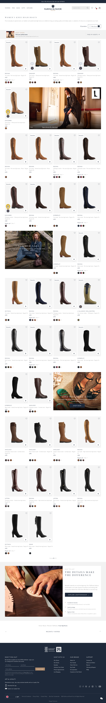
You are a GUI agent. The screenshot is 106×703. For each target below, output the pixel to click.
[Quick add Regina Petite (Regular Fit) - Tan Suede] (25, 162)
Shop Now (77, 406)
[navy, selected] (79, 226)
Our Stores (56, 660)
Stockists (56, 665)
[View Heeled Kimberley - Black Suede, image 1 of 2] (16, 387)
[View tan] (81, 367)
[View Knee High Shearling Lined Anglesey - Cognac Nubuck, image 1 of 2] (65, 432)
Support (89, 657)
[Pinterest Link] (86, 686)
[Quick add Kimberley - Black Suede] (98, 353)
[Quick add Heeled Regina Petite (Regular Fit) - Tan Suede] (50, 162)
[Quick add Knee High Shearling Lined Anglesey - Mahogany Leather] (50, 400)
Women (7, 8)
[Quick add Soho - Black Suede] (50, 539)
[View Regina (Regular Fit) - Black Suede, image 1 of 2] (89, 246)
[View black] (57, 226)
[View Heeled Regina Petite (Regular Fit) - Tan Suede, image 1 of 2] (41, 149)
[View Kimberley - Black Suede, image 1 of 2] (89, 340)
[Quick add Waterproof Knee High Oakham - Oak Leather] (50, 69)
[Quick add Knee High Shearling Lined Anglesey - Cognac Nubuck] (74, 445)
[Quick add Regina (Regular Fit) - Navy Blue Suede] (98, 210)
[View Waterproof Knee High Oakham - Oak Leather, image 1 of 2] (41, 56)
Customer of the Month (76, 672)
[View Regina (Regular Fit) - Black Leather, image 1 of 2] (65, 340)
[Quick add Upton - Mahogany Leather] (25, 494)
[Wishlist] (92, 8)
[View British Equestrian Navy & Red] (8, 82)
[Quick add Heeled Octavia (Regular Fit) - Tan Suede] (25, 306)
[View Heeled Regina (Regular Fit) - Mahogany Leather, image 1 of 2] (65, 293)
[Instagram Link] (80, 686)
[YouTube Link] (100, 686)
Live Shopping (57, 672)
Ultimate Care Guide (59, 667)
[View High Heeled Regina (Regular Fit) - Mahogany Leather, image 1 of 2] (41, 481)
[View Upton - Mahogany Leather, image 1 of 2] (16, 481)
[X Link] (96, 686)
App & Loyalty (10, 679)
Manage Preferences (53, 701)
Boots (44, 626)
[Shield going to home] (53, 8)
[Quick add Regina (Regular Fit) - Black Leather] (74, 353)
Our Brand (74, 657)
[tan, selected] (6, 82)
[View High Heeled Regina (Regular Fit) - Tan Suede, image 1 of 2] (89, 432)
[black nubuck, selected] (30, 460)
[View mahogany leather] (33, 82)
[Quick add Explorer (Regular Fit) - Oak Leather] (25, 116)
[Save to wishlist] (26, 42)
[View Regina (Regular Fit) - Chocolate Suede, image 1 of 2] (89, 149)
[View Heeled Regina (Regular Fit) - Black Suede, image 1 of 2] (41, 340)
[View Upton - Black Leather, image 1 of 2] (65, 481)
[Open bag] (99, 8)
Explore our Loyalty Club (14, 688)
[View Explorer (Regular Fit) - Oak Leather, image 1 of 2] (16, 103)
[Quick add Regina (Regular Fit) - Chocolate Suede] (98, 162)
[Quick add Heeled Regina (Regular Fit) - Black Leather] (25, 353)
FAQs (87, 669)
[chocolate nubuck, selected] (6, 460)
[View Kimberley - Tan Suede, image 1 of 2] (65, 197)
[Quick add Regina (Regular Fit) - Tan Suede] (25, 69)
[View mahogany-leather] (83, 460)
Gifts (23, 8)
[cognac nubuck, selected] (54, 460)
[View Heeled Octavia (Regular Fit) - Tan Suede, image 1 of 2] (16, 293)
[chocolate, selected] (79, 177)
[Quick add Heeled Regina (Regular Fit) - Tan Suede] (74, 69)
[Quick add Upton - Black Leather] (74, 494)
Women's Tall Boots (52, 626)
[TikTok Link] (89, 686)
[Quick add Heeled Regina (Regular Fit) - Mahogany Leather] (74, 306)
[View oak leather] (81, 82)
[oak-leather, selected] (6, 128)
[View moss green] (11, 82)
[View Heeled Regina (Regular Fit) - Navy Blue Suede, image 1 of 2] (41, 293)
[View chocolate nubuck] (33, 460)
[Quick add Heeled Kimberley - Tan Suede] (74, 259)
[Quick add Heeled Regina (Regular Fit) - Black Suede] (50, 353)
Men (13, 8)
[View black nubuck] (33, 411)
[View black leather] (57, 82)
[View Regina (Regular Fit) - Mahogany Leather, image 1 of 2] (65, 149)
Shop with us (59, 657)
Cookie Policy (44, 696)
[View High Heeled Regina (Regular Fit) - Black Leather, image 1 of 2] (89, 481)
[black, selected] (79, 273)
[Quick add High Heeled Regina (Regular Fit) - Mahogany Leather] (50, 494)
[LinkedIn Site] (93, 686)
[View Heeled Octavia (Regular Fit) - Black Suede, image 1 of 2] (16, 526)
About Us (72, 660)
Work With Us (73, 665)
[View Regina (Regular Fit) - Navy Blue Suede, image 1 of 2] (89, 197)
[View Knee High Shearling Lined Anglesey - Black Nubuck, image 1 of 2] (41, 432)
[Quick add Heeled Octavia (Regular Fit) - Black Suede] (25, 539)
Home (40, 626)
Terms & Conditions (26, 696)
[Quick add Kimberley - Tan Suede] (74, 210)
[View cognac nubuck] (35, 411)
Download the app (12, 685)
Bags (18, 8)
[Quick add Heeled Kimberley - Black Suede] (25, 400)
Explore (30, 8)
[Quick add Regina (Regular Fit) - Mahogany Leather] (74, 162)
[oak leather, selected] (30, 82)
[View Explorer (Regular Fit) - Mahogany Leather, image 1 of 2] (16, 197)
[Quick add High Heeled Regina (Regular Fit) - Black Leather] (98, 494)
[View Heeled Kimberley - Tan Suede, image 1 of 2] (65, 246)
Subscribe (40, 669)
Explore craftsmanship (78, 595)
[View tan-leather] (35, 226)
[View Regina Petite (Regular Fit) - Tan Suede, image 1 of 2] (16, 149)
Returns (88, 665)
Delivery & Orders (90, 662)
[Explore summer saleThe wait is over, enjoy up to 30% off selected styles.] (65, 108)
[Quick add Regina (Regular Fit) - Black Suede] (98, 259)
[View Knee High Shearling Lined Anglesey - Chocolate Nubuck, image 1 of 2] (16, 432)
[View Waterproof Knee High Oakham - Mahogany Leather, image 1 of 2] (89, 56)
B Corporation (73, 669)
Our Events (56, 662)
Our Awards (73, 662)
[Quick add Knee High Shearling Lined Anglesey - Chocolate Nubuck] (25, 445)
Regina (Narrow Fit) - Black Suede (50, 127)
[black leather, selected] (6, 367)
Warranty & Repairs (91, 667)
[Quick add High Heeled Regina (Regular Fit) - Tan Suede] (98, 445)
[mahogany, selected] (54, 320)
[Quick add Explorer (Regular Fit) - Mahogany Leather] (25, 210)
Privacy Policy (26, 672)
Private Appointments (59, 669)
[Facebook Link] (83, 686)
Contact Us (89, 660)
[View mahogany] (33, 320)
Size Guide (72, 667)
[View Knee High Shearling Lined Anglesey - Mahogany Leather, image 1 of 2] (41, 387)
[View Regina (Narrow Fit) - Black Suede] (96, 94)
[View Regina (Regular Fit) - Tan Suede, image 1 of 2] (16, 56)
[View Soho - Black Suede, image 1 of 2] (41, 526)
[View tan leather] (59, 506)
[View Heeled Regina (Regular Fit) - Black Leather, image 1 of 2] (16, 340)
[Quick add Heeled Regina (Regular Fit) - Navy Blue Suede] (50, 306)
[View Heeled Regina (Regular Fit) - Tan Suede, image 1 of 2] (65, 56)
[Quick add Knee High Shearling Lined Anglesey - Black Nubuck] (50, 445)
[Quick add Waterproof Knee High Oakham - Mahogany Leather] (98, 69)
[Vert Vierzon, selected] (79, 320)
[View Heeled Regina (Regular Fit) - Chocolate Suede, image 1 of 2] (41, 197)
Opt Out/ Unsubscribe (54, 696)
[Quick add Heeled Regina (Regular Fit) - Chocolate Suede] (50, 210)
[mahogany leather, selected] (79, 82)
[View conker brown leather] (35, 82)
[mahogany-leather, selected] (54, 177)
